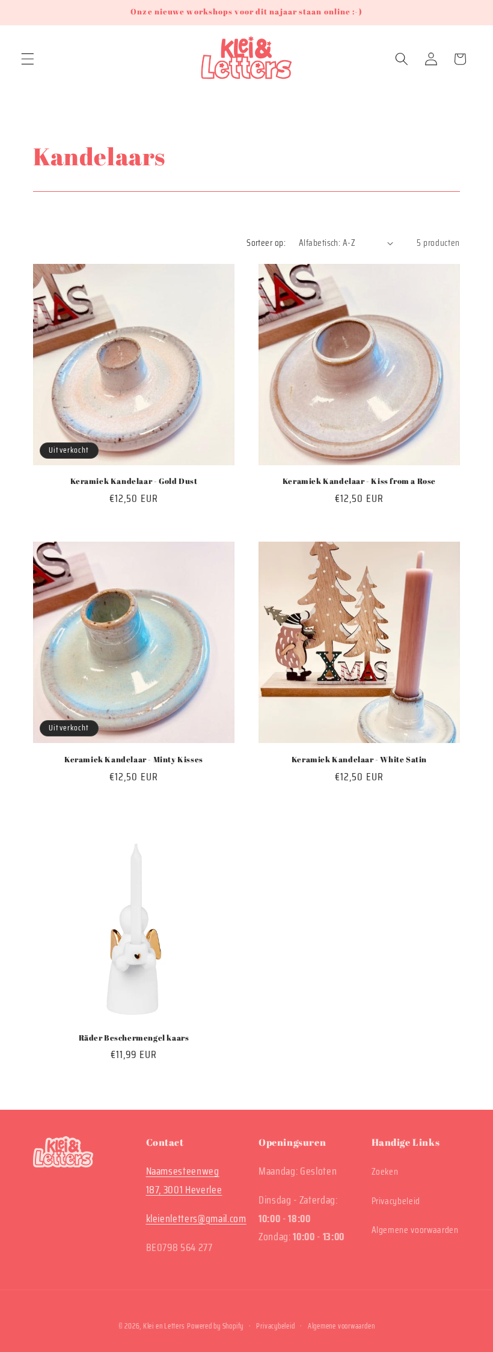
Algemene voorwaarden (415, 1230)
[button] (27, 58)
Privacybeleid (396, 1201)
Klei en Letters (164, 1326)
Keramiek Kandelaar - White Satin (359, 759)
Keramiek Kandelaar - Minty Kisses (133, 759)
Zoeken (385, 1171)
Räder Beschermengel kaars (134, 1038)
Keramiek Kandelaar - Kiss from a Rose (359, 481)
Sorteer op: (266, 243)
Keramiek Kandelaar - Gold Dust (134, 481)
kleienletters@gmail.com (196, 1218)
